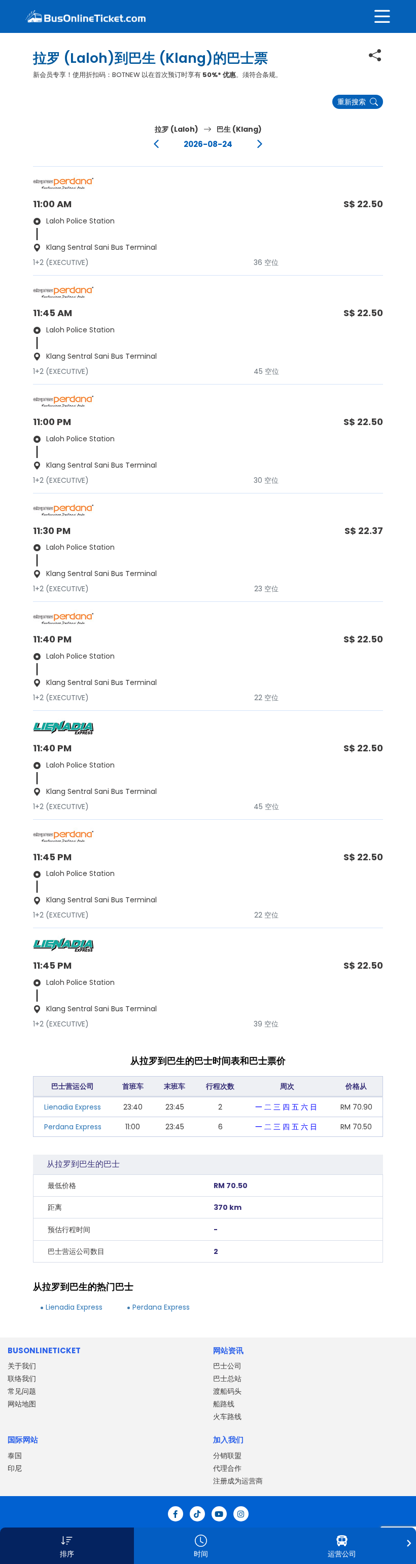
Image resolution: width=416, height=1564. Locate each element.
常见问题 (22, 1391)
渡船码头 (227, 1391)
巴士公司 (227, 1366)
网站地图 (22, 1404)
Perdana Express (72, 1127)
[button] (67, 1546)
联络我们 (22, 1379)
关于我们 (22, 1366)
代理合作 (227, 1468)
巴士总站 (227, 1379)
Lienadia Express (72, 1107)
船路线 (223, 1404)
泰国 (15, 1456)
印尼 (15, 1468)
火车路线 (227, 1417)
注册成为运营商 (238, 1481)
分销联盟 (227, 1456)
